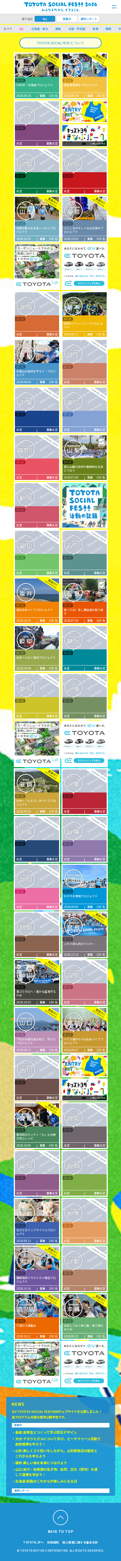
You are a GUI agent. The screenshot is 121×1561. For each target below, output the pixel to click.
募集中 (67, 19)
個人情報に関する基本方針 (80, 1542)
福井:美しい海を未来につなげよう (41, 1462)
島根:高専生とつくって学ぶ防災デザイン (46, 1432)
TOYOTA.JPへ (33, 1542)
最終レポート (88, 19)
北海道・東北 (39, 29)
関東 (58, 29)
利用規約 (53, 1542)
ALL (45, 19)
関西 (108, 29)
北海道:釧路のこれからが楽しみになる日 (46, 1481)
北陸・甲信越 (76, 29)
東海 (95, 29)
